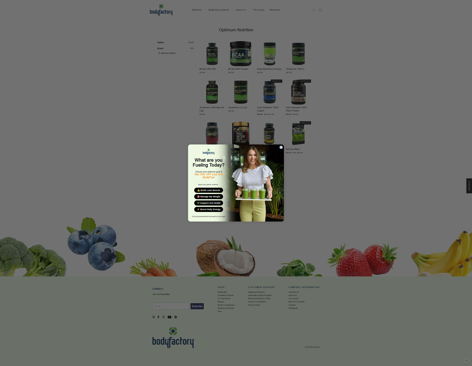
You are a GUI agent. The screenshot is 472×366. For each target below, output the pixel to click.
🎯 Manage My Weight (208, 196)
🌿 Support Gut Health (209, 203)
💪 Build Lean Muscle (208, 190)
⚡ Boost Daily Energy (209, 209)
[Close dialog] (281, 147)
